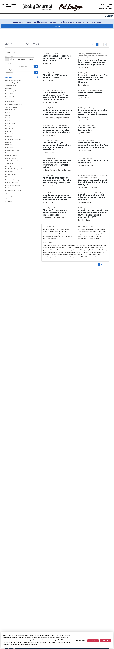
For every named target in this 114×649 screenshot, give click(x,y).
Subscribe (57, 26)
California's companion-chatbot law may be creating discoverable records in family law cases (93, 113)
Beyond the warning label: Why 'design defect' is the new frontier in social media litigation (93, 78)
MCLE (8, 44)
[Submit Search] (36, 66)
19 (105, 44)
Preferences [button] (34, 644)
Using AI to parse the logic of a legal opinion (93, 161)
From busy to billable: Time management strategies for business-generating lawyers (56, 129)
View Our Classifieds (105, 8)
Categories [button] (8, 77)
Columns (32, 44)
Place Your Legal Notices (106, 5)
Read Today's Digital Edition (8, 5)
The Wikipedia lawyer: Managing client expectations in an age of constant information (57, 146)
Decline (93, 641)
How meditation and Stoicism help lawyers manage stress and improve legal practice (92, 62)
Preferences (80, 641)
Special (31, 59)
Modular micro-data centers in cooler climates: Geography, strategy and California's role (57, 112)
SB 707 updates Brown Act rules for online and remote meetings (91, 197)
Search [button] (109, 16)
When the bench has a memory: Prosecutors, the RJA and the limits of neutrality (93, 145)
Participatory (22, 59)
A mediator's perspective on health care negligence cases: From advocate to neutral (57, 197)
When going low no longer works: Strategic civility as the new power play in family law (57, 180)
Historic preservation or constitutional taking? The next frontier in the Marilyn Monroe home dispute (55, 96)
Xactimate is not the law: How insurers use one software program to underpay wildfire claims (57, 163)
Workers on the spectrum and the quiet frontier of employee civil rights (92, 182)
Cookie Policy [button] (56, 642)
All (6, 59)
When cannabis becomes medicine (90, 94)
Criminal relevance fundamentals (87, 128)
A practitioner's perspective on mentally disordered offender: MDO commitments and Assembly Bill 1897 (93, 213)
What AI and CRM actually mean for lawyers (55, 76)
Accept (105, 641)
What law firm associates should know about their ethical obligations (55, 212)
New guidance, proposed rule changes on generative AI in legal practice (57, 58)
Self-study (13, 59)
